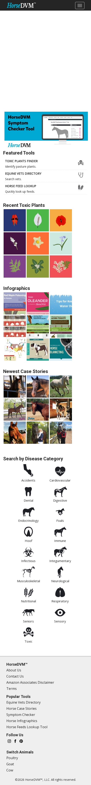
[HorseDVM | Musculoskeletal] (28, 571)
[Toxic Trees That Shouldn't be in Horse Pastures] (15, 326)
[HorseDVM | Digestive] (60, 491)
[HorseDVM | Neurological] (60, 571)
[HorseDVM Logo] (21, 5)
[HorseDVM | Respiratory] (60, 591)
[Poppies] (61, 220)
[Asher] (61, 386)
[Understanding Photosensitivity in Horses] (38, 349)
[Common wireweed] (38, 243)
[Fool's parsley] (61, 266)
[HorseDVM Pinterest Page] (21, 741)
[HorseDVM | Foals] (60, 511)
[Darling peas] (15, 220)
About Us (13, 670)
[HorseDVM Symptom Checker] (46, 131)
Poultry (12, 758)
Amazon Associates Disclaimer (30, 682)
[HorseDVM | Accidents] (28, 471)
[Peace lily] (38, 220)
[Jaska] (15, 409)
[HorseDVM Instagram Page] (9, 741)
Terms (11, 688)
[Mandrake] (38, 266)
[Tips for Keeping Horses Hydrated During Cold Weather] (61, 303)
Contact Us (15, 676)
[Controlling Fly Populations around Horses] (38, 326)
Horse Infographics (21, 720)
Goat (10, 764)
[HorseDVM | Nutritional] (28, 591)
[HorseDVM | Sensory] (60, 612)
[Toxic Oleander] (38, 303)
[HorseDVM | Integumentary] (60, 551)
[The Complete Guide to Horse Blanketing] (61, 349)
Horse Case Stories (21, 708)
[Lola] (61, 409)
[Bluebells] (61, 243)
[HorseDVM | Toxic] (28, 632)
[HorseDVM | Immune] (60, 531)
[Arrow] (61, 433)
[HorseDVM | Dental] (28, 491)
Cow (9, 770)
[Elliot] (15, 386)
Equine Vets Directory (23, 702)
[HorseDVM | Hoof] (28, 531)
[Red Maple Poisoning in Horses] (15, 303)
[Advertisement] (45, 60)
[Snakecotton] (15, 243)
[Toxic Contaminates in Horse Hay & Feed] (15, 349)
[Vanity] (38, 433)
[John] (38, 409)
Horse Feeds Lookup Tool (26, 727)
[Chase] (15, 433)
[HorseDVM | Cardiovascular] (60, 471)
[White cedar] (15, 266)
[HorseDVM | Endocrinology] (28, 511)
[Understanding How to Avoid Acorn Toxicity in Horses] (61, 326)
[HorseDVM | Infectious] (28, 551)
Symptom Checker (20, 714)
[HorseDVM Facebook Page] (15, 741)
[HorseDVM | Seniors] (28, 612)
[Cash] (38, 386)
